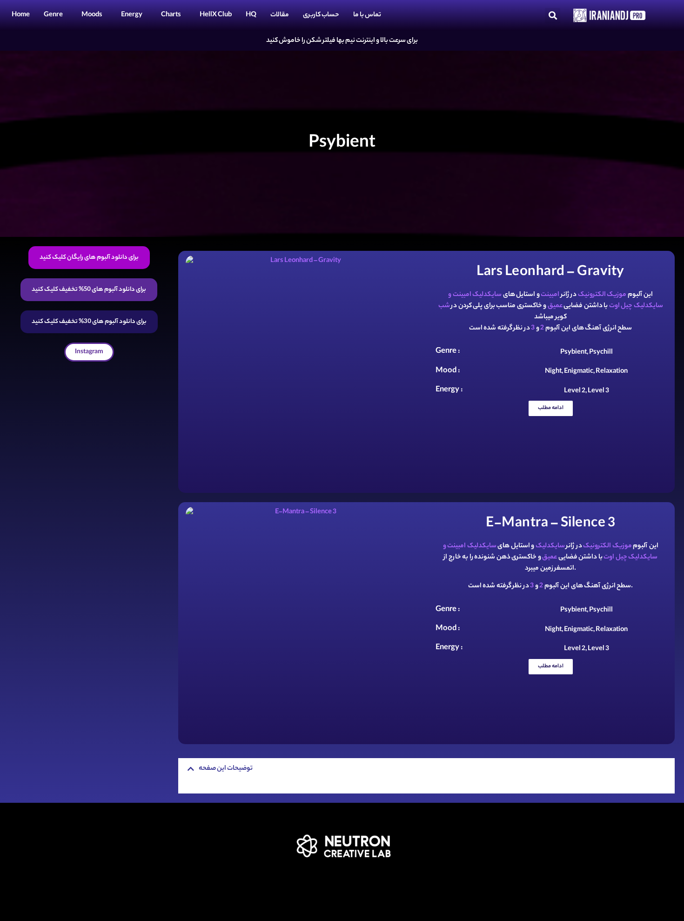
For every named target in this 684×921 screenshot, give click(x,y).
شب (444, 306)
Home (21, 15)
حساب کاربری (321, 15)
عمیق (555, 306)
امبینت (550, 295)
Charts (171, 15)
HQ (251, 15)
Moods (91, 15)
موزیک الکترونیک (602, 295)
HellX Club (216, 15)
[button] (552, 15)
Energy (131, 15)
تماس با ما (367, 15)
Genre (53, 15)
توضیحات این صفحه (226, 768)
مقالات (279, 15)
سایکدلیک (550, 546)
